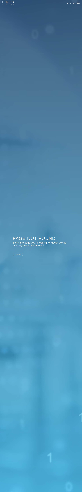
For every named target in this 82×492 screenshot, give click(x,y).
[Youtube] (74, 3)
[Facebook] (68, 3)
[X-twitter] (71, 3)
